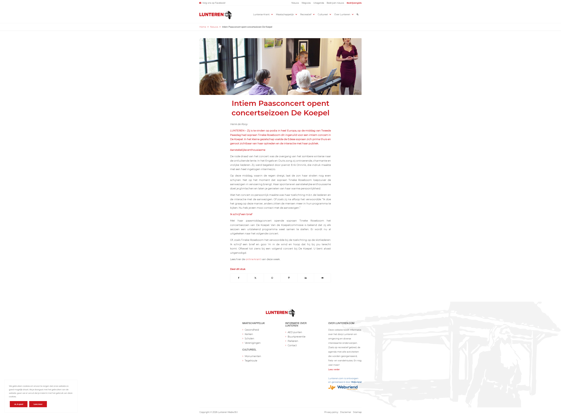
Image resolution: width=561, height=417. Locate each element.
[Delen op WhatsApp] (272, 278)
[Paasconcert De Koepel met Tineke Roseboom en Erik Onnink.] (280, 66)
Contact (292, 345)
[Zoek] (357, 14)
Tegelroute (251, 360)
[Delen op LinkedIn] (305, 278)
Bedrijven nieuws (335, 3)
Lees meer (38, 404)
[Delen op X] (255, 278)
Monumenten (253, 356)
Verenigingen (253, 343)
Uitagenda (318, 3)
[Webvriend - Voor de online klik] (345, 387)
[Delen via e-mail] (322, 278)
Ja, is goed (18, 404)
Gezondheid (252, 329)
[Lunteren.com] (215, 14)
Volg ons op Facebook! (214, 3)
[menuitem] (295, 3)
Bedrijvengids (354, 3)
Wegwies (306, 3)
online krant (253, 259)
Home (202, 26)
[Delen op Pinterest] (289, 278)
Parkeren (293, 341)
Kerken (249, 334)
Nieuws (295, 3)
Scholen (249, 338)
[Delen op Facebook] (238, 278)
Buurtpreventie (296, 336)
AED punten (295, 332)
